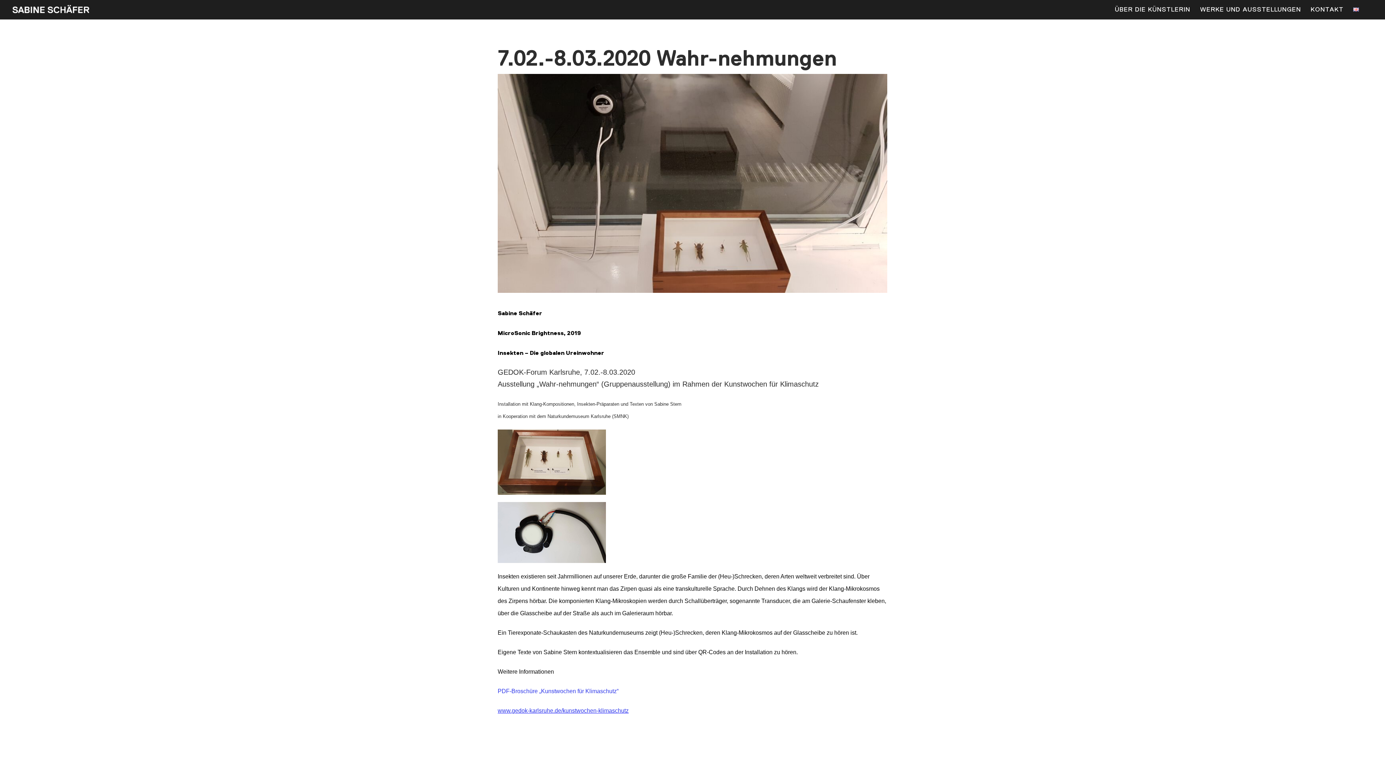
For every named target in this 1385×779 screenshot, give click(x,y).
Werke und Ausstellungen (1250, 10)
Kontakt (1327, 10)
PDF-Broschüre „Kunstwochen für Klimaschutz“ (558, 691)
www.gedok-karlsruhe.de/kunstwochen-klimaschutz (563, 711)
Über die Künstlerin (1152, 10)
